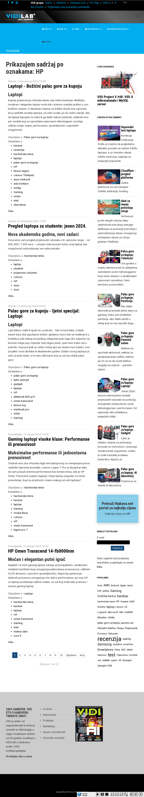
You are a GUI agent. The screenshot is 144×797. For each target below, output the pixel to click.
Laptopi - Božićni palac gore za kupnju (45, 86)
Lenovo (18, 277)
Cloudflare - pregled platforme (128, 174)
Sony (117, 649)
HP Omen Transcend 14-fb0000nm (41, 551)
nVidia (111, 617)
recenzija (19, 149)
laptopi (18, 158)
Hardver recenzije (118, 29)
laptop (17, 264)
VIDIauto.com (78, 2)
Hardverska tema (34, 255)
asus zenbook (22, 179)
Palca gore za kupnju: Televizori (127, 255)
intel (16, 200)
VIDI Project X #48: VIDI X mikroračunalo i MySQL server (115, 100)
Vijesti (47, 42)
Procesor (102, 633)
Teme (76, 29)
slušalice (117, 644)
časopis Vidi (104, 665)
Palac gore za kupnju (36, 137)
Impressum (49, 714)
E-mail (100, 537)
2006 (17, 413)
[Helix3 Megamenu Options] (137, 17)
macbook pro (21, 409)
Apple (123, 585)
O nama (47, 709)
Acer (16, 289)
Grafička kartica (106, 596)
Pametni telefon (106, 628)
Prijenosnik (131, 628)
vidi (99, 660)
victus (17, 196)
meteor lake (20, 631)
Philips (120, 628)
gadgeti (18, 384)
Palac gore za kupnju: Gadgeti (127, 430)
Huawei (124, 601)
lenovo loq (20, 405)
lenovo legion (21, 171)
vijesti (114, 660)
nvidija (17, 187)
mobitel (128, 612)
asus (16, 285)
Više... (11, 211)
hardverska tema (23, 154)
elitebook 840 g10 (24, 396)
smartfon (128, 644)
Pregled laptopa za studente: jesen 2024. (47, 226)
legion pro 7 (21, 529)
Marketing (48, 726)
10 (61, 655)
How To (62, 29)
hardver (18, 145)
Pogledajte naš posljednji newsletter (68, 7)
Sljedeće (71, 655)
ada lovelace (21, 183)
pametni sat (127, 622)
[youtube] (17, 2)
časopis (127, 660)
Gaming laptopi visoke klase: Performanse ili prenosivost (49, 441)
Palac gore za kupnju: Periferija (127, 298)
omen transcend (23, 401)
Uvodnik (133, 655)
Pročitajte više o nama (19, 756)
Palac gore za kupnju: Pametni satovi (127, 338)
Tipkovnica (122, 655)
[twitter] (12, 2)
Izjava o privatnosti (53, 732)
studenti (18, 268)
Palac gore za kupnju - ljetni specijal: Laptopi (44, 313)
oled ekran (20, 204)
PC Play (94, 2)
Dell (99, 590)
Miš (121, 612)
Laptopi (28, 593)
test (111, 655)
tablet (130, 649)
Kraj (82, 655)
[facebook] (8, 2)
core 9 (17, 635)
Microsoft (113, 612)
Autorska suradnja (53, 737)
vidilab (106, 660)
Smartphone (105, 649)
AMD (107, 585)
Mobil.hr (61, 2)
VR (119, 660)
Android (115, 585)
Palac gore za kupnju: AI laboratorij (129, 472)
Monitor (102, 617)
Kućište (101, 606)
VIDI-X (107, 2)
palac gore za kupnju (26, 162)
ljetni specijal (21, 379)
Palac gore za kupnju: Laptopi (127, 382)
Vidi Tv (47, 29)
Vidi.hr (49, 2)
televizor (102, 655)
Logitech (102, 612)
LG (125, 606)
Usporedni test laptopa (128, 128)
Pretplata (48, 720)
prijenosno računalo (25, 272)
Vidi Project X (94, 29)
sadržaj (126, 638)
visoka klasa (21, 512)
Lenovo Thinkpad (24, 175)
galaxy (106, 590)
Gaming (18, 192)
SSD (123, 649)
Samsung (104, 644)
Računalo (113, 633)
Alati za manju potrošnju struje (127, 206)
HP (15, 166)
